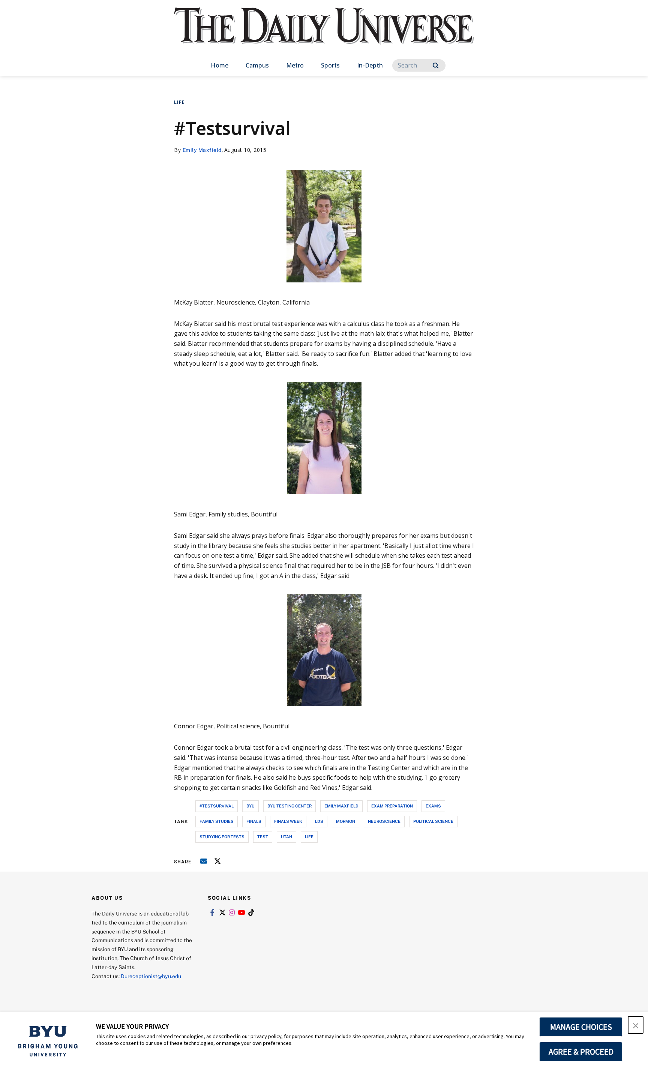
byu (250, 805)
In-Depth (370, 65)
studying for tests (222, 836)
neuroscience (384, 821)
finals (253, 821)
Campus (257, 65)
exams (433, 805)
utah (286, 836)
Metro (295, 65)
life (309, 836)
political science (433, 821)
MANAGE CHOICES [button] (581, 1027)
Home (219, 65)
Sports (330, 65)
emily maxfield (341, 805)
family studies (217, 821)
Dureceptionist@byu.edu (151, 976)
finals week (288, 821)
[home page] (324, 34)
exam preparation (392, 805)
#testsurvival (217, 805)
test (262, 836)
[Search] (435, 65)
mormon (345, 821)
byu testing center (289, 805)
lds (319, 821)
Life (179, 102)
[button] (635, 1025)
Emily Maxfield (202, 150)
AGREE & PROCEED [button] (581, 1051)
